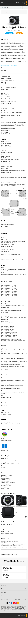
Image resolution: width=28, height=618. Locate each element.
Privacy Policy (13, 610)
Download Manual (5, 65)
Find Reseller (9, 33)
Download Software (14, 65)
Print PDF (19, 33)
